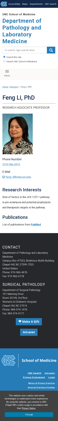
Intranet (29, 332)
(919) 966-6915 (11, 164)
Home (5, 87)
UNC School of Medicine (18, 14)
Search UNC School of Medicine (21, 61)
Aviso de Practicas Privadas (41, 387)
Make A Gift (30, 321)
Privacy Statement (34, 377)
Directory (14, 87)
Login (51, 377)
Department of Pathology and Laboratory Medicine (22, 31)
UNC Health (34, 373)
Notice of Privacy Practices (41, 383)
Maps (25, 3)
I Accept (29, 414)
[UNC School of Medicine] (29, 360)
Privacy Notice (28, 408)
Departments (36, 3)
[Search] (51, 50)
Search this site (13, 57)
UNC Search (50, 3)
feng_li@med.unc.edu (18, 177)
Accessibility (14, 3)
